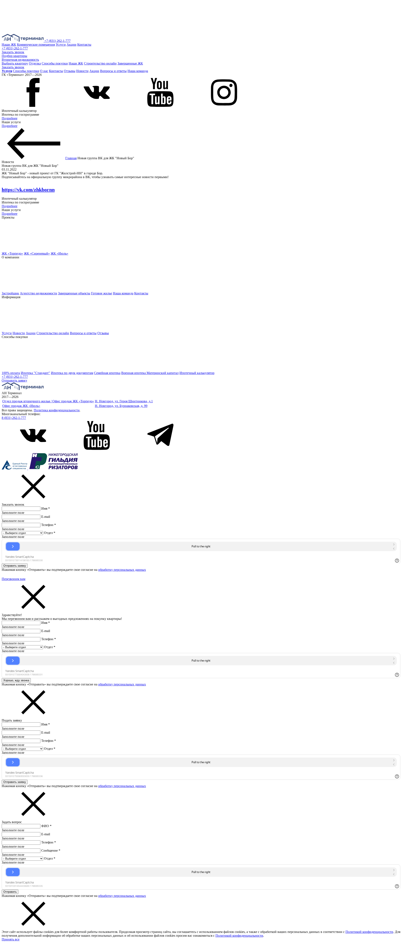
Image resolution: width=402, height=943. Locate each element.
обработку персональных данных (122, 569)
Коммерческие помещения (36, 44)
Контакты (84, 44)
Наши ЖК (9, 44)
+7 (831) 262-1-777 (57, 41)
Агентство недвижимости (38, 293)
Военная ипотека (134, 373)
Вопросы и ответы (113, 71)
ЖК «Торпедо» (12, 253)
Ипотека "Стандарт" (35, 373)
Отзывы (69, 71)
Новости (82, 71)
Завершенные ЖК (130, 63)
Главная (71, 158)
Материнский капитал (163, 373)
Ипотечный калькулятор (196, 373)
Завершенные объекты (74, 293)
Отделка (35, 63)
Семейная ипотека (107, 373)
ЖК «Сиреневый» (37, 253)
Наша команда (138, 71)
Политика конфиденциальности (57, 410)
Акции (71, 44)
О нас (44, 71)
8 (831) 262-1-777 (14, 418)
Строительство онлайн (100, 63)
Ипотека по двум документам (72, 373)
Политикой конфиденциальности (369, 932)
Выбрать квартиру (15, 63)
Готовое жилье (101, 293)
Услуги (61, 44)
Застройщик (10, 293)
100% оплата (11, 373)
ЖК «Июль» (59, 253)
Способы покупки (55, 63)
